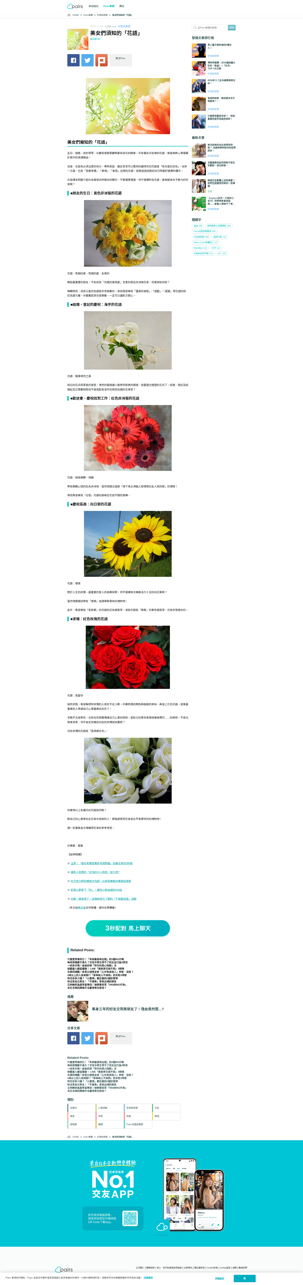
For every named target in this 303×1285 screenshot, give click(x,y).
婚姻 (100, 1124)
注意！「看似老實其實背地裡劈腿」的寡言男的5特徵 (102, 863)
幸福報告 (94, 6)
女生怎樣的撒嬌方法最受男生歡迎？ (87, 987)
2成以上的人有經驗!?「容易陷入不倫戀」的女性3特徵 (97, 975)
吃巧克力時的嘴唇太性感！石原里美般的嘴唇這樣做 (101, 881)
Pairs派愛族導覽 (134, 1124)
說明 (235, 1268)
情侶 (157, 1116)
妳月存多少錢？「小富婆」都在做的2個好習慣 (92, 978)
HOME (76, 15)
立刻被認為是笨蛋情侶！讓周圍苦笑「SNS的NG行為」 (97, 984)
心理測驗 (102, 1108)
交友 (157, 1108)
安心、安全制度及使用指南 (169, 1268)
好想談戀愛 (102, 15)
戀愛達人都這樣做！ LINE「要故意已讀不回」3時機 (95, 968)
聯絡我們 (243, 1268)
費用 (121, 6)
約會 (128, 1116)
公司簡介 (140, 1268)
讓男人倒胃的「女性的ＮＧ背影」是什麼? (95, 872)
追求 (72, 1116)
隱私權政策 (199, 1268)
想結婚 (73, 1124)
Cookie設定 (225, 1268)
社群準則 (188, 1268)
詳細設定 (219, 1278)
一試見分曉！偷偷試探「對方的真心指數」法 (91, 965)
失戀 (100, 1116)
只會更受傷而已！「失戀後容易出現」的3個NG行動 (95, 959)
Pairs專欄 (88, 15)
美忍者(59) (95, 39)
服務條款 (150, 1268)
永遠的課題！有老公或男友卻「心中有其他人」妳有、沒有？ (100, 971)
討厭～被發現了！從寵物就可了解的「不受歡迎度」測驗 (103, 898)
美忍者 (82, 907)
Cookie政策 (212, 1268)
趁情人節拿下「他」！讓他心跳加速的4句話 (96, 889)
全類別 (73, 1108)
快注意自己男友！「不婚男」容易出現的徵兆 (91, 981)
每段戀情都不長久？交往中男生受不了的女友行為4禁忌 (97, 962)
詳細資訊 (148, 1277)
